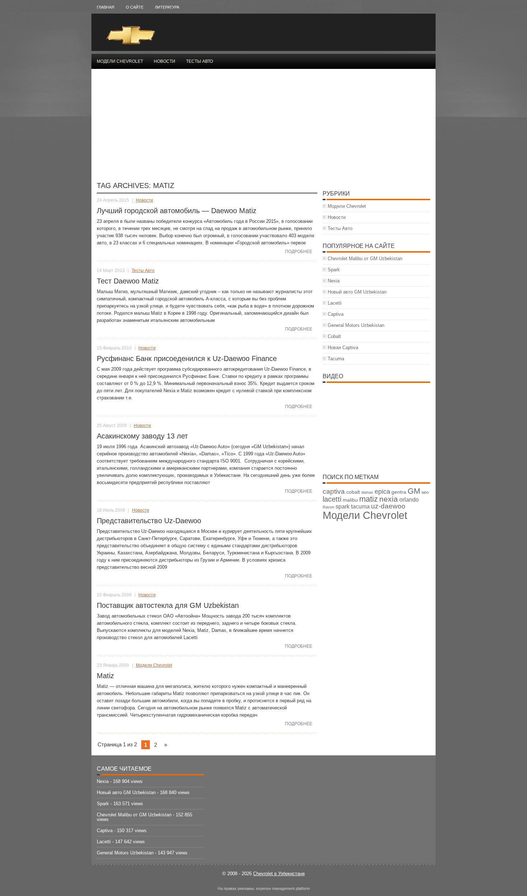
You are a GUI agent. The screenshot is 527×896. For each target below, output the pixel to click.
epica (382, 491)
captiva (334, 491)
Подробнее (298, 251)
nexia (388, 499)
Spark (334, 269)
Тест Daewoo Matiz (128, 281)
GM (414, 491)
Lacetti (335, 303)
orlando (409, 500)
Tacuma (336, 358)
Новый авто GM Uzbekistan (357, 292)
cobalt (353, 492)
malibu (350, 500)
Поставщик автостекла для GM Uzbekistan (168, 605)
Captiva (335, 314)
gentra (398, 492)
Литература (167, 7)
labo (425, 492)
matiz (368, 498)
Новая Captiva (343, 347)
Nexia (334, 280)
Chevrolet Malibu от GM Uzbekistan (365, 258)
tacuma (360, 506)
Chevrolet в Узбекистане (279, 873)
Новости (164, 61)
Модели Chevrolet (120, 61)
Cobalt (334, 336)
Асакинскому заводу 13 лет (142, 436)
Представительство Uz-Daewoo (149, 521)
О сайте (134, 7)
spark (343, 506)
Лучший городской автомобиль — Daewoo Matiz (176, 211)
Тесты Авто (199, 61)
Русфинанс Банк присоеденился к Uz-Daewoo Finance (187, 358)
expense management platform (283, 888)
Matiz (105, 676)
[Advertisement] (263, 128)
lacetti (332, 499)
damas (367, 492)
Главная (105, 7)
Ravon (328, 507)
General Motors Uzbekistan (356, 325)
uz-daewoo (388, 506)
